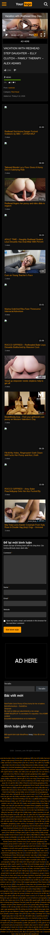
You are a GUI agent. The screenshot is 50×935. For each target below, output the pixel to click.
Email (6, 598)
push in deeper (39, 925)
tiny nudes (31, 913)
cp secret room (29, 794)
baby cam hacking (28, 857)
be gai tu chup (6, 886)
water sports (21, 823)
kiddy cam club (7, 805)
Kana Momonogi (18, 855)
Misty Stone (45, 835)
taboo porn (12, 900)
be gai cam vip (9, 796)
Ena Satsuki (11, 832)
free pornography (16, 922)
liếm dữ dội (45, 900)
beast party (44, 785)
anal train (6, 774)
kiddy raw (39, 931)
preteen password (36, 886)
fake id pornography (37, 866)
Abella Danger (40, 857)
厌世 (47, 808)
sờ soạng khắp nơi (15, 868)
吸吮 (36, 929)
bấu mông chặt (36, 830)
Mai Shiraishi (22, 839)
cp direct (40, 839)
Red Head (15, 92)
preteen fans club (43, 884)
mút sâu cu (29, 799)
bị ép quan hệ (28, 828)
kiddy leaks (28, 812)
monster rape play (31, 855)
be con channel (31, 918)
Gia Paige (44, 803)
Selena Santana (28, 790)
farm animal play (32, 776)
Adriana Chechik (19, 902)
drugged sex (16, 920)
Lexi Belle (24, 864)
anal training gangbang (36, 783)
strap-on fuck (42, 918)
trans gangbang (23, 826)
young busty (18, 925)
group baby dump (40, 828)
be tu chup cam (11, 875)
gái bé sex (45, 922)
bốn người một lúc (7, 772)
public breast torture (12, 835)
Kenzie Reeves (18, 850)
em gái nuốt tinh (15, 873)
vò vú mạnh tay (40, 895)
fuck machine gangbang (35, 841)
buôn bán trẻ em (33, 817)
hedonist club (45, 902)
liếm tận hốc (18, 803)
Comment (8, 553)
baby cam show (13, 929)
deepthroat (35, 934)
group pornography (38, 767)
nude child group (11, 871)
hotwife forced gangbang (38, 792)
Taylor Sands (39, 823)
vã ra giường (30, 931)
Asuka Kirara (12, 889)
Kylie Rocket (43, 871)
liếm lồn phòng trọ (22, 909)
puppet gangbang (31, 882)
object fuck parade (34, 877)
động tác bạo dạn (7, 812)
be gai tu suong (43, 848)
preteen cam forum (31, 893)
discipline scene (25, 898)
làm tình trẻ (33, 814)
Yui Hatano (29, 823)
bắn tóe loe (16, 895)
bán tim (25, 762)
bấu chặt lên (42, 859)
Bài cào (20, 830)
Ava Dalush (44, 769)
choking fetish (17, 762)
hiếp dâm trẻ (43, 787)
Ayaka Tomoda (17, 808)
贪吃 (13, 884)
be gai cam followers (12, 898)
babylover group (11, 826)
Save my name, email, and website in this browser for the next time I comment (26, 622)
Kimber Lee (5, 931)
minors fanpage (39, 911)
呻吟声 (42, 817)
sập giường (38, 790)
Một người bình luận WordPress (16, 735)
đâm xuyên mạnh (14, 864)
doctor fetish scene (27, 895)
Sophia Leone (16, 866)
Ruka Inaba (33, 907)
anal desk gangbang (23, 758)
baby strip (41, 844)
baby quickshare (28, 808)
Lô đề (39, 922)
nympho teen (12, 814)
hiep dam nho (31, 884)
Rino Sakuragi (9, 880)
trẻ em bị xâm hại (30, 810)
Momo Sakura (6, 787)
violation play (28, 925)
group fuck (25, 886)
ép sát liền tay (39, 821)
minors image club (16, 913)
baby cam (26, 803)
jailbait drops (27, 767)
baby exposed (44, 796)
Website (7, 610)
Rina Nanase (42, 882)
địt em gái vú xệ (23, 778)
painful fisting (35, 803)
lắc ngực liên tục (23, 814)
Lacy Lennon (21, 781)
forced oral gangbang (41, 760)
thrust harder (35, 785)
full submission (43, 814)
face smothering (29, 850)
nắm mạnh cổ (26, 873)
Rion (10, 859)
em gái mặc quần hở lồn (26, 837)
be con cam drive (42, 772)
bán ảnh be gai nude (24, 889)
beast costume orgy (32, 769)
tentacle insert (18, 828)
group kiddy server (22, 792)
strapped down (30, 805)
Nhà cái (27, 830)
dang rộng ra (44, 801)
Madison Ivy (16, 886)
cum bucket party (7, 925)
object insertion (38, 812)
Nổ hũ (25, 913)
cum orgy (33, 778)
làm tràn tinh (11, 765)
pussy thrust (17, 790)
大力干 (38, 794)
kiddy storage (38, 765)
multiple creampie (30, 859)
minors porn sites (7, 794)
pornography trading (8, 862)
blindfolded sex (43, 810)
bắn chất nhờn (43, 907)
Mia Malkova (36, 835)
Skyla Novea (32, 839)
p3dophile (13, 837)
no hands (45, 826)
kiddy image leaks (43, 781)
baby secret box (11, 778)
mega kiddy (36, 889)
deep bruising (7, 828)
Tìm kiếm (7, 684)
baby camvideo (21, 796)
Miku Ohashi (24, 783)
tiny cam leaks (7, 850)
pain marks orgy (32, 796)
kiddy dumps (4, 837)
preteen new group (30, 848)
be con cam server (30, 844)
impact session (7, 904)
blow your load (33, 787)
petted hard (9, 819)
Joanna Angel (20, 776)
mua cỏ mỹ (25, 866)
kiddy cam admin (5, 895)
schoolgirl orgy (5, 920)
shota (18, 765)
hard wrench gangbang (22, 819)
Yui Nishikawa (6, 855)
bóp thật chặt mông (37, 819)
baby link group (19, 893)
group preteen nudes (15, 844)
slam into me (28, 760)
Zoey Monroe (14, 774)
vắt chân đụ (23, 877)
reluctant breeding (18, 799)
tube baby (45, 880)
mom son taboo (25, 835)
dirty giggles (42, 774)
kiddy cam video (19, 772)
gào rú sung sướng (32, 832)
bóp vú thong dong (6, 902)
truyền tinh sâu (22, 787)
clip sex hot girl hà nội (23, 934)
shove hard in (43, 853)
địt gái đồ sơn (18, 794)
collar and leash (6, 762)
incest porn (19, 760)
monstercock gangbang (9, 830)
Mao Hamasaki (29, 821)
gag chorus (34, 871)
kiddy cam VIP (16, 801)
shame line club (6, 790)
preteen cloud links (35, 875)
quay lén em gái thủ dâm (10, 783)
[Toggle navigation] (4, 4)
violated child (16, 857)
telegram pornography (34, 891)
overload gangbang (15, 767)
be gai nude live (18, 805)
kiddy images (42, 855)
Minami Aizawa (5, 801)
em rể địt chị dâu (22, 900)
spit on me (26, 904)
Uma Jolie (20, 882)
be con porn (10, 785)
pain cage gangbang (7, 909)
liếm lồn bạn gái (40, 837)
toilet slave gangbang (26, 929)
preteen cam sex (7, 803)
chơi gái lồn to (21, 884)
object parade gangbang (29, 774)
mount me (14, 927)
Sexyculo (7, 709)
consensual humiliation (22, 880)
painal (43, 868)
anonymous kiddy (11, 839)
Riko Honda (19, 810)
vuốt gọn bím (18, 812)
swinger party (20, 832)
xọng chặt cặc (19, 916)
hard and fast (39, 808)
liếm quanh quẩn (35, 900)
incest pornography (11, 877)
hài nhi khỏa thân (35, 826)
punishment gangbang (8, 853)
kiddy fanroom (45, 758)
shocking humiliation (8, 776)
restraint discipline (32, 853)
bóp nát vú (20, 853)
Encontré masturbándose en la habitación (20, 719)
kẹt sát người (31, 772)
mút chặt (19, 862)
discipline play (30, 916)
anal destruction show (7, 758)
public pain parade (30, 922)
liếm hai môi (35, 758)
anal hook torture (35, 846)
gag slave (10, 916)
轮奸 (14, 882)
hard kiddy (11, 792)
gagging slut (40, 805)
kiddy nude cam (42, 850)
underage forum (18, 859)
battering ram (31, 781)
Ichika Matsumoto (27, 765)
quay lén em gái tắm (33, 902)
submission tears (20, 817)
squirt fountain (40, 862)
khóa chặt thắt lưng (35, 909)
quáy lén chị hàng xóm (7, 781)
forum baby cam (42, 778)
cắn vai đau (12, 907)
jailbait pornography (40, 799)
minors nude (23, 927)
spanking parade (42, 916)
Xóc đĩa (22, 931)
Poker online (18, 821)
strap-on (25, 868)
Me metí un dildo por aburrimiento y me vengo (21, 711)
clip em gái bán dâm (35, 927)
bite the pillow (6, 799)
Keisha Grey (22, 841)
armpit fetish (5, 873)
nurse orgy (35, 801)
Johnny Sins (33, 762)
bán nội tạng (26, 801)
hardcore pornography (16, 769)
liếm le (41, 762)
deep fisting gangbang (17, 918)
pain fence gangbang (23, 785)
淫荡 (14, 787)
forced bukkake (6, 857)
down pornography (8, 810)
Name (6, 587)
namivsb (11, 88)
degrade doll (8, 893)
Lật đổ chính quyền (7, 817)
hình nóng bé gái (28, 862)
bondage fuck (41, 913)
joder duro (5, 918)
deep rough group (8, 760)
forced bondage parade (36, 864)
